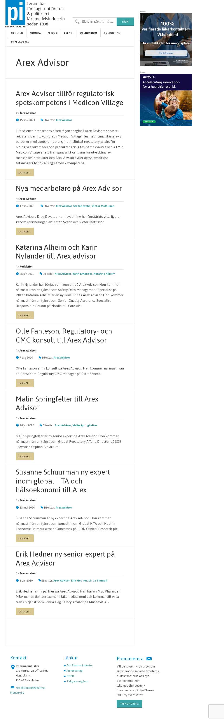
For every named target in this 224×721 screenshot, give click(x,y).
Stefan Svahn (82, 206)
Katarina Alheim (104, 273)
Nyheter (17, 33)
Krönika (35, 33)
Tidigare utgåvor (77, 681)
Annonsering (74, 670)
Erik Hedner (79, 580)
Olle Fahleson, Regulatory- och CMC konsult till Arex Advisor (64, 335)
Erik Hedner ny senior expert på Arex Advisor (65, 558)
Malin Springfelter (84, 425)
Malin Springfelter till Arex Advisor (57, 403)
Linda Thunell (97, 580)
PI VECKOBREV (20, 41)
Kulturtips (112, 33)
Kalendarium (88, 33)
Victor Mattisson (103, 206)
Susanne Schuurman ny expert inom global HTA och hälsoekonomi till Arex (63, 481)
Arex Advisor (64, 120)
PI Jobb (52, 33)
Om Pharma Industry (79, 665)
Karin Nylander (82, 273)
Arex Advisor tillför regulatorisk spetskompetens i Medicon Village (69, 97)
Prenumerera (129, 704)
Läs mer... (25, 172)
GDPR (70, 676)
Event (68, 33)
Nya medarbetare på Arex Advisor (69, 188)
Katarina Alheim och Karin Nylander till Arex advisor (57, 251)
